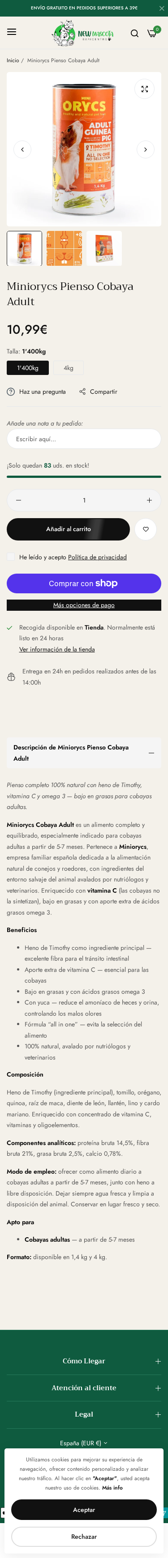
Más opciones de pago (84, 604)
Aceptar (84, 1509)
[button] (146, 149)
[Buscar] (134, 32)
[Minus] (18, 500)
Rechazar (84, 1536)
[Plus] (149, 500)
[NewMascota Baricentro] (84, 32)
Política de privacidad (97, 557)
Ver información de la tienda (57, 649)
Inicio (13, 60)
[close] (162, 9)
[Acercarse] (144, 89)
